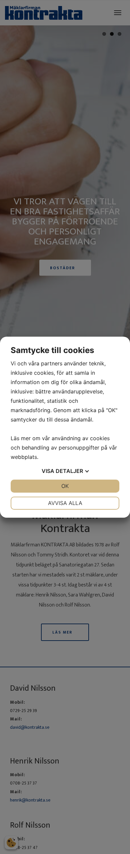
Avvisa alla (65, 503)
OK (65, 486)
